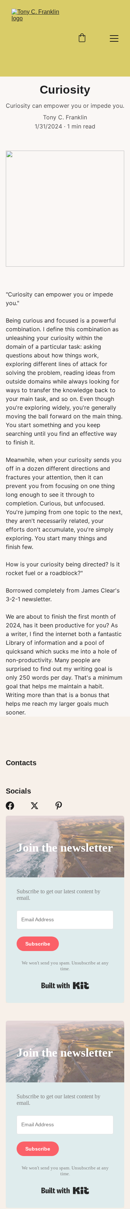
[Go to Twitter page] (34, 806)
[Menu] (114, 38)
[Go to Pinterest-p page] (59, 806)
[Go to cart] (82, 38)
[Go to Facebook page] (10, 806)
